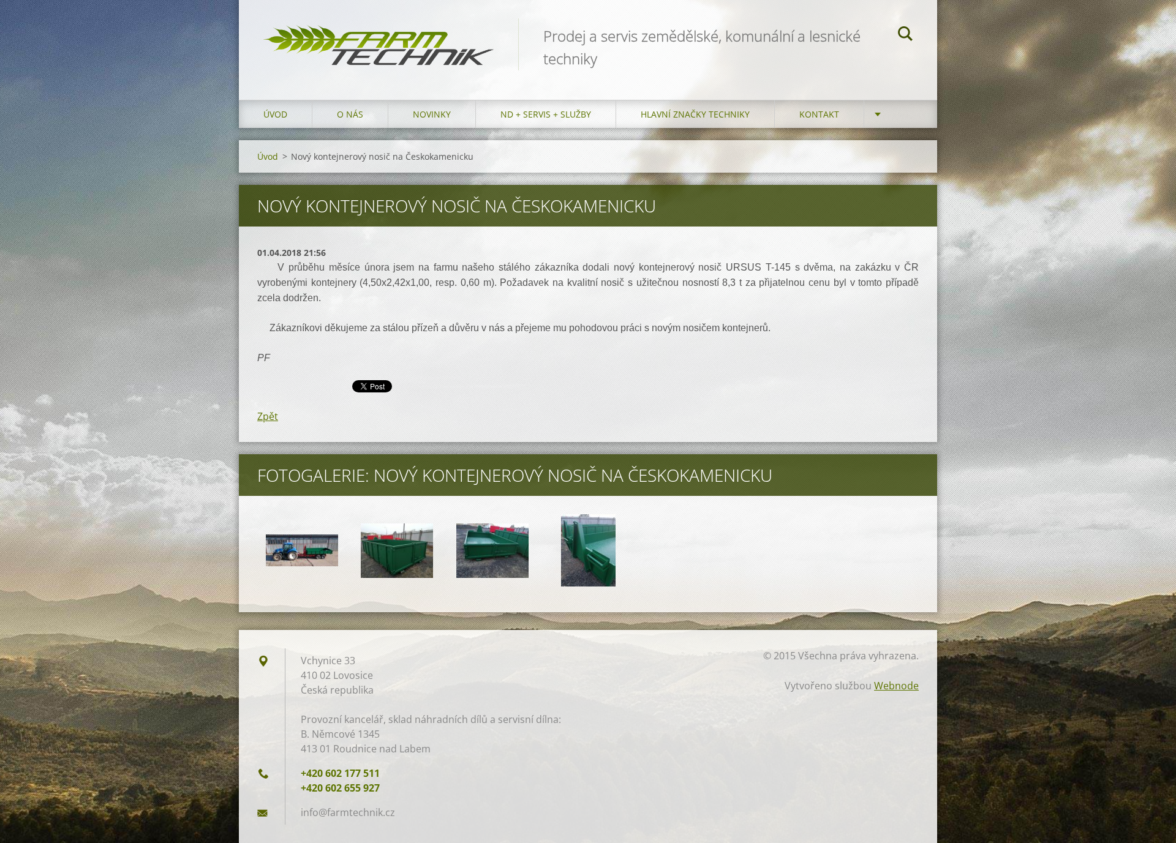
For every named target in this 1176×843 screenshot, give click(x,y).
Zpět (267, 416)
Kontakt (819, 114)
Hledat (905, 35)
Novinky (432, 114)
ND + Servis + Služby (545, 114)
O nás (350, 114)
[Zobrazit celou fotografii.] (302, 550)
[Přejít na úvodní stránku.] (378, 37)
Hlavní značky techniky (695, 114)
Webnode (896, 685)
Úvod (275, 114)
